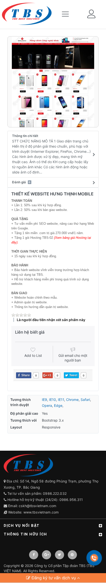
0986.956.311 (71, 499)
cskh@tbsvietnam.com (37, 506)
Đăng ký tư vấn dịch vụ (53, 577)
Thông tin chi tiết (51, 154)
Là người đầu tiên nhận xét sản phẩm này (51, 320)
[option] (53, 81)
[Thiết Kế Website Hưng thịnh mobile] (53, 81)
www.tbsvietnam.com (41, 512)
